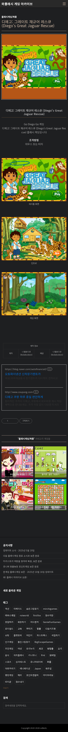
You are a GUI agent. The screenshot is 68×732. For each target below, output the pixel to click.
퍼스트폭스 (42, 635)
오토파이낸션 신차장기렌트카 (23, 374)
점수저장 (49, 615)
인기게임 (9, 641)
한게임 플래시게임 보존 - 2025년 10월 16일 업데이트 (28, 571)
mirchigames (50, 608)
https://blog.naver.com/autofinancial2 (25, 369)
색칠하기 (56, 635)
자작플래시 (19, 655)
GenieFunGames (52, 622)
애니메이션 (25, 668)
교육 (20, 628)
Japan (37, 668)
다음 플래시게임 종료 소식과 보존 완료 (21, 555)
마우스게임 (10, 615)
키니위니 (32, 655)
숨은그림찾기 (32, 608)
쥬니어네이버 (36, 661)
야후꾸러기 (10, 668)
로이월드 (9, 628)
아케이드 (18, 608)
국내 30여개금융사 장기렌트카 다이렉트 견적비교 (31, 378)
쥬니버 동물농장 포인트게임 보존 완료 (21, 566)
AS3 (41, 648)
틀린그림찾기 (24, 641)
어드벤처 (34, 622)
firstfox (37, 615)
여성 (20, 648)
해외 (20, 675)
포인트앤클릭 (32, 675)
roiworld (24, 615)
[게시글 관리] (15, 421)
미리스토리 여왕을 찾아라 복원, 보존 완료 (22, 561)
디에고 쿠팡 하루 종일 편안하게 (24, 397)
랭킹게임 (9, 675)
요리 (60, 648)
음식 (7, 655)
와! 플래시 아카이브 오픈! (15, 577)
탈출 (39, 628)
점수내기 (20, 681)
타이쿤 (8, 681)
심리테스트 (21, 661)
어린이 (29, 635)
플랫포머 (18, 635)
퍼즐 (49, 661)
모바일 (52, 655)
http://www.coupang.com (19, 392)
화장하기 (22, 622)
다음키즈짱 (50, 628)
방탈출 (50, 648)
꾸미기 (29, 628)
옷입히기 (9, 622)
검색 (62, 705)
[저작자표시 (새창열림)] (33, 421)
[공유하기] (11, 421)
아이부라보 (48, 675)
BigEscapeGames (43, 641)
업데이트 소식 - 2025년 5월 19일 (18, 550)
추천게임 (9, 648)
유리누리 (30, 648)
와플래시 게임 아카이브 (17, 4)
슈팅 (7, 635)
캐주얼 (48, 668)
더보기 (5, 687)
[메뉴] (64, 4)
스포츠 (8, 661)
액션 (7, 608)
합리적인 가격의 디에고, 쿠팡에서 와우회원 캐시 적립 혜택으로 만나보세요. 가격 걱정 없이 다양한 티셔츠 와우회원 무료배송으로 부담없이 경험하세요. (33, 402)
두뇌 (43, 655)
